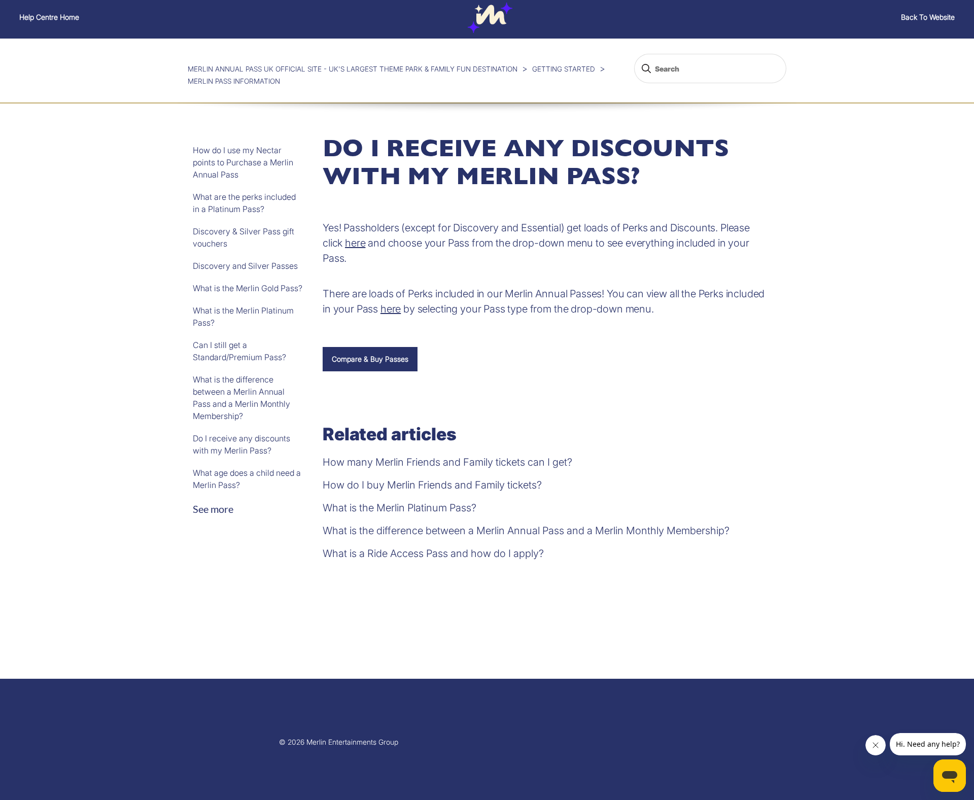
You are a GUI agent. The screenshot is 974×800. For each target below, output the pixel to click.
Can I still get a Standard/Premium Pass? (239, 351)
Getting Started (563, 69)
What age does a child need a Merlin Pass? (247, 479)
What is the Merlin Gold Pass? (247, 288)
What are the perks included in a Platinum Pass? (244, 203)
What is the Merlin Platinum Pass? (243, 316)
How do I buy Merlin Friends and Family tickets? (432, 485)
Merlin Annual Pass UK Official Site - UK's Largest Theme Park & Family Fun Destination (352, 69)
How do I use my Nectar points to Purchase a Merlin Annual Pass (243, 162)
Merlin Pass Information (234, 81)
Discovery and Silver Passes (245, 266)
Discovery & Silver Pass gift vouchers (243, 237)
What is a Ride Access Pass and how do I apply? (433, 553)
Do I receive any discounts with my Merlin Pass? (241, 444)
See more (213, 509)
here (355, 243)
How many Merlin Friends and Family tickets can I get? (447, 462)
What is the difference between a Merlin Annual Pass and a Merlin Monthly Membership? (241, 397)
